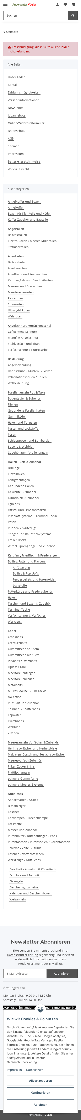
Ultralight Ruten (19, 310)
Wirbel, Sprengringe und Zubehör (31, 546)
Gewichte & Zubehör (22, 492)
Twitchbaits (16, 721)
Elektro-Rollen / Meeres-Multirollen (32, 241)
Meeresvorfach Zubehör (24, 760)
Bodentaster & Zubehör (24, 398)
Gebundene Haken (21, 486)
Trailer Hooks (17, 540)
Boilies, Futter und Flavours (27, 561)
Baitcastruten (17, 262)
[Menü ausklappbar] (5, 2)
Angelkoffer (16, 207)
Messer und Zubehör (22, 830)
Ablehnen (40, 1104)
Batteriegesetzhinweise (24, 161)
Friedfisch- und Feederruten (27, 274)
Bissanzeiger (17, 806)
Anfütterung (21, 567)
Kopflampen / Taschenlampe (28, 818)
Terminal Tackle (19, 609)
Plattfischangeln (19, 772)
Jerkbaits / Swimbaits (22, 661)
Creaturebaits (17, 643)
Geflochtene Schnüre (22, 332)
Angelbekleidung (19, 365)
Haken (12, 597)
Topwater (14, 715)
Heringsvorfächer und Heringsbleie (32, 748)
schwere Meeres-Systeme (25, 784)
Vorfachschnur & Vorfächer (26, 615)
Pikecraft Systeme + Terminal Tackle (33, 516)
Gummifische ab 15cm (23, 649)
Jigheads (14, 504)
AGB (11, 138)
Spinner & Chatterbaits (24, 709)
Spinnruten (16, 304)
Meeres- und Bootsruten (25, 286)
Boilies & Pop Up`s (26, 573)
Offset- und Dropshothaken (27, 510)
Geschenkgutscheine (24, 887)
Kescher (13, 812)
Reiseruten (15, 298)
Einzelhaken (16, 474)
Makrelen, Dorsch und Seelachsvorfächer (36, 754)
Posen (12, 434)
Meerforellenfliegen (21, 673)
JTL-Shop (48, 1114)
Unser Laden (17, 77)
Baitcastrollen (17, 235)
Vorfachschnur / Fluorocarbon (28, 350)
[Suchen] (73, 15)
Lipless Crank (17, 667)
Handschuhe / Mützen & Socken (30, 371)
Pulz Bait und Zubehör (23, 703)
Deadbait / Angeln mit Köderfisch (33, 869)
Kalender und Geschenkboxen (31, 893)
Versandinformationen (23, 100)
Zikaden (13, 733)
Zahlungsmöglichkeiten (24, 92)
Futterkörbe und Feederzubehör (30, 591)
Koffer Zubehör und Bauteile (28, 219)
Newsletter (15, 108)
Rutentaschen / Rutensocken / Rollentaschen (39, 842)
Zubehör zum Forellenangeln (28, 452)
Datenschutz (34, 1069)
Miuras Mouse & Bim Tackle (27, 691)
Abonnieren (62, 973)
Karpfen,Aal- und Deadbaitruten (30, 280)
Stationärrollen (18, 247)
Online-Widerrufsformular (26, 123)
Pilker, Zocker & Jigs (21, 766)
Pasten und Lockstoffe (23, 428)
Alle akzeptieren (40, 1080)
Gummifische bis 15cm (23, 655)
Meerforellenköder (21, 679)
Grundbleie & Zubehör (23, 498)
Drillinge (14, 468)
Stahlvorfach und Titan (24, 344)
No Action (14, 697)
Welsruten (15, 316)
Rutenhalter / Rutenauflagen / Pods (32, 836)
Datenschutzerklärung (22, 955)
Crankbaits (15, 637)
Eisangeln (16, 881)
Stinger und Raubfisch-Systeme (30, 534)
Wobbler (14, 727)
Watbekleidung (18, 383)
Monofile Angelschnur (23, 338)
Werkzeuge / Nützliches (24, 860)
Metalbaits (15, 685)
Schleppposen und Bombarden (29, 440)
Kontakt (13, 85)
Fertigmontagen (19, 480)
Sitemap (13, 146)
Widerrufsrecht (18, 169)
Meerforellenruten (21, 292)
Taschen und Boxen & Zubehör (29, 603)
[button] (57, 4)
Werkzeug (15, 621)
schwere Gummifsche (23, 778)
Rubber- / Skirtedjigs (22, 528)
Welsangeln (18, 899)
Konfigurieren (40, 1092)
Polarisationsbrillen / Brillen (27, 377)
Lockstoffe (20, 585)
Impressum (14, 1069)
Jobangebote (16, 115)
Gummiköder (17, 416)
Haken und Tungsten (22, 422)
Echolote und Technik (24, 875)
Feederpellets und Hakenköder (34, 579)
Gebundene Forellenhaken (26, 410)
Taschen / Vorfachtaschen (26, 854)
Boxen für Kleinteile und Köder (29, 213)
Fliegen (13, 404)
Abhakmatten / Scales (23, 800)
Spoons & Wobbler (21, 446)
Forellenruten (17, 268)
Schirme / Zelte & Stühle (25, 848)
